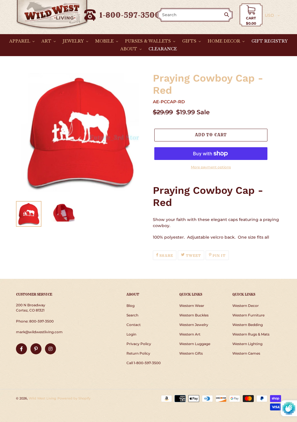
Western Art (189, 334)
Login (131, 334)
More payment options (211, 167)
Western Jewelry (193, 325)
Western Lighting (247, 344)
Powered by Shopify (73, 398)
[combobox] (191, 15)
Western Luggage (194, 344)
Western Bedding (247, 325)
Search (132, 315)
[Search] (227, 15)
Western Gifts (191, 353)
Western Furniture (248, 315)
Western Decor (245, 305)
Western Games (246, 353)
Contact (133, 325)
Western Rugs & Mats (250, 334)
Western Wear (191, 305)
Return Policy (138, 353)
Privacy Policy (138, 344)
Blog (130, 305)
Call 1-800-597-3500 (143, 363)
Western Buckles (194, 315)
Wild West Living (42, 398)
